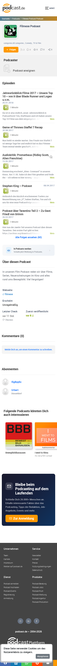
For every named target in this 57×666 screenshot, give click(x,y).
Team (6, 555)
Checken (9, 319)
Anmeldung (8, 598)
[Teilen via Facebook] (5, 663)
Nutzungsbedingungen (41, 566)
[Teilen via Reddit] (37, 663)
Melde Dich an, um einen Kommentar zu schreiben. (28, 349)
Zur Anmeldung (23, 518)
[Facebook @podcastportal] (36, 621)
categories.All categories (14, 43)
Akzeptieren (42, 656)
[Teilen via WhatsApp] (26, 663)
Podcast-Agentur (39, 598)
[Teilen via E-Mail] (48, 663)
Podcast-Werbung (39, 594)
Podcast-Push (37, 591)
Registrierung (9, 594)
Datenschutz (37, 570)
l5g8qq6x (16, 382)
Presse (35, 562)
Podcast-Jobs (37, 587)
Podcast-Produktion (40, 602)
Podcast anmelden (11, 583)
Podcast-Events (10, 591)
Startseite (6, 18)
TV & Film (37, 43)
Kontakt (35, 559)
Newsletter (36, 555)
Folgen (12, 49)
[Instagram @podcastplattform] (20, 621)
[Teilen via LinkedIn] (16, 663)
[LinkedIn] (28, 621)
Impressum (8, 562)
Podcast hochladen (11, 587)
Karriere (7, 559)
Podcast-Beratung (39, 583)
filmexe (9, 294)
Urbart (15, 390)
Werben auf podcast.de (13, 566)
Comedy (28, 43)
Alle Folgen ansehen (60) (28, 237)
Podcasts (16, 18)
